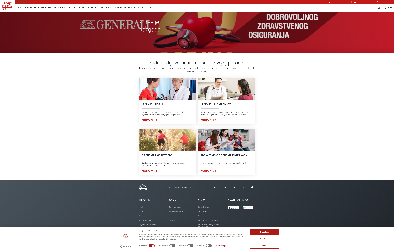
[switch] (172, 245)
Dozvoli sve (264, 232)
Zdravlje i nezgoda (62, 8)
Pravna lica (35, 2)
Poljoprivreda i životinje (86, 8)
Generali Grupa (203, 211)
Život (19, 8)
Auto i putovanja (42, 8)
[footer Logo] (143, 190)
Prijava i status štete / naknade (116, 8)
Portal (346, 2)
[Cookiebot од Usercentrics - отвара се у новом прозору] (126, 247)
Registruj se (332, 16)
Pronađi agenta (386, 2)
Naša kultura (202, 216)
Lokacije (172, 216)
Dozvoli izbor (264, 239)
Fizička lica (21, 2)
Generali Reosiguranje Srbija (208, 220)
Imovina (28, 8)
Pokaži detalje (221, 246)
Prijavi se (332, 9)
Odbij (264, 245)
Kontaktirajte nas (364, 2)
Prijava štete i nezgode (177, 211)
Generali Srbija (203, 207)
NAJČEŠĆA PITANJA (142, 8)
